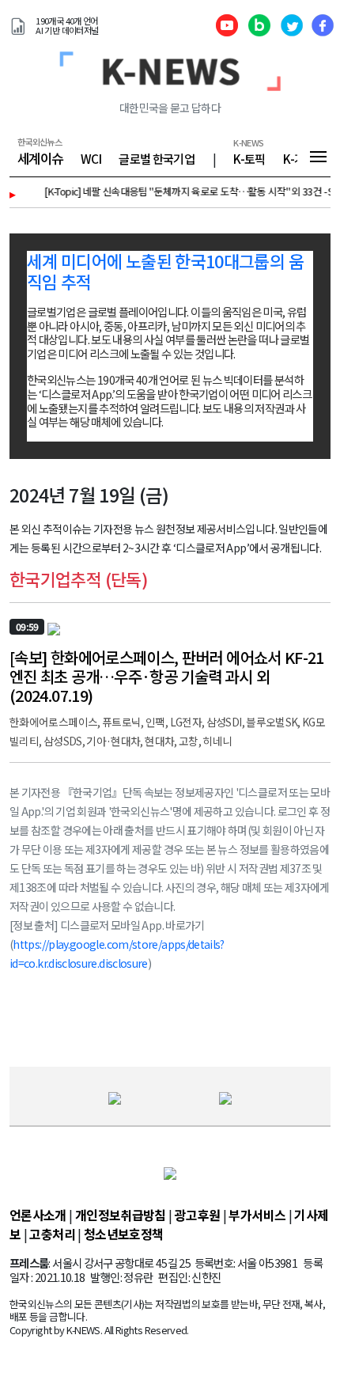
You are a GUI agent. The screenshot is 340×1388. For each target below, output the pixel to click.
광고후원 (197, 1214)
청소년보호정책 (124, 1233)
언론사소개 (37, 1214)
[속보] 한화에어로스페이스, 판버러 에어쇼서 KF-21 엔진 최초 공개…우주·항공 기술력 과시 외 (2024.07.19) (166, 676)
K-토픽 (249, 158)
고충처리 (51, 1233)
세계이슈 (39, 158)
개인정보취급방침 (120, 1214)
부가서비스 (257, 1214)
